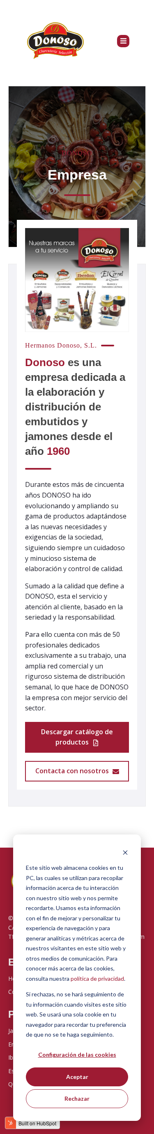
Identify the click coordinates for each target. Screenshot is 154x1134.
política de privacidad (97, 978)
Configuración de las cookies (77, 1054)
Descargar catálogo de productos (77, 737)
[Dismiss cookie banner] (125, 852)
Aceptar (77, 1076)
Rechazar (77, 1098)
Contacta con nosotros (72, 770)
